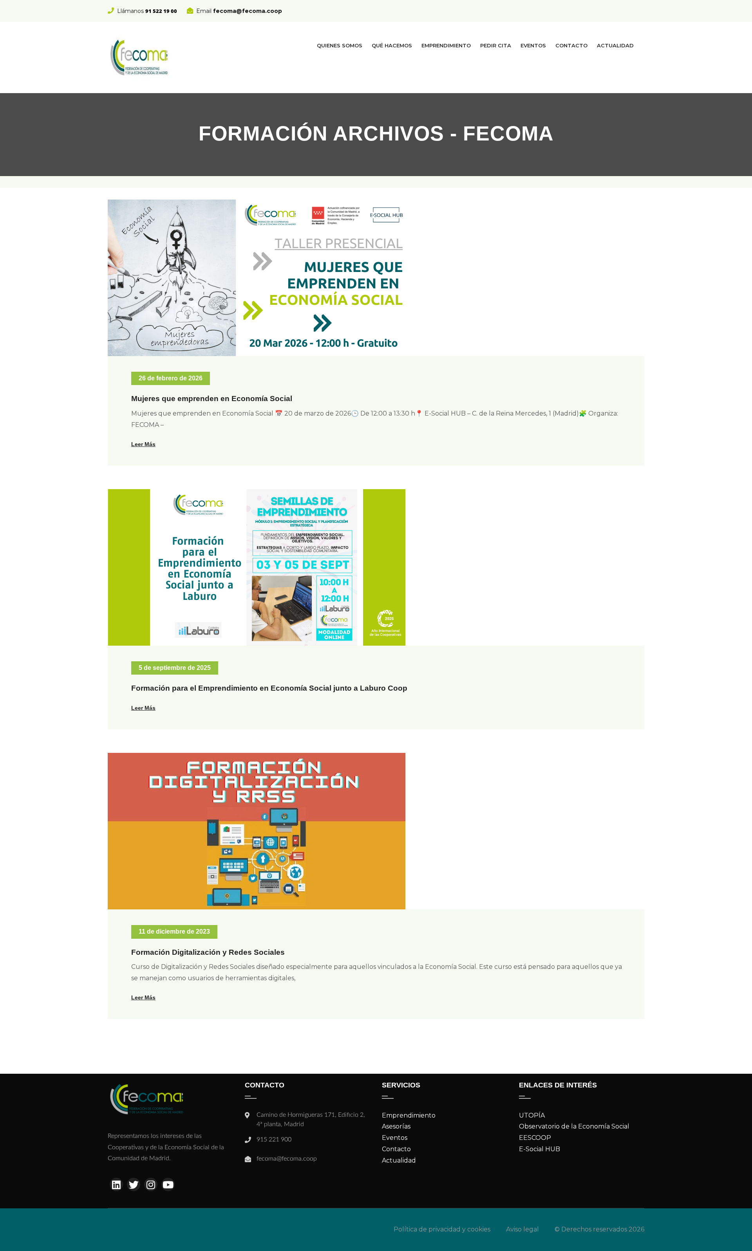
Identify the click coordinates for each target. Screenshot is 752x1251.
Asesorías (396, 1126)
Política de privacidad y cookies (442, 1229)
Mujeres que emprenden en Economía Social (211, 398)
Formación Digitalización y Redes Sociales (208, 952)
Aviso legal (522, 1229)
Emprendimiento (446, 45)
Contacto (571, 45)
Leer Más (143, 444)
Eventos (533, 45)
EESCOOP (535, 1137)
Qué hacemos (392, 45)
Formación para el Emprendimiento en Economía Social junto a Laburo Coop (269, 688)
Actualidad (615, 45)
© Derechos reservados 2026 (599, 1229)
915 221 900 (274, 1139)
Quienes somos (339, 45)
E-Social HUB (539, 1149)
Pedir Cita (495, 45)
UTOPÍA (532, 1115)
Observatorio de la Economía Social (574, 1126)
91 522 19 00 (161, 10)
